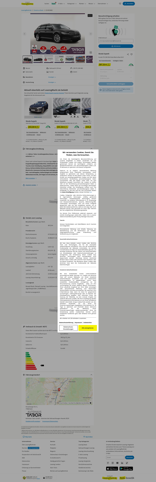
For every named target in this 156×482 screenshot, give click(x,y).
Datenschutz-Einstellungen (68, 328)
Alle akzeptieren (88, 328)
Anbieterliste (88, 322)
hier (90, 192)
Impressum (78, 322)
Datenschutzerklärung (66, 322)
